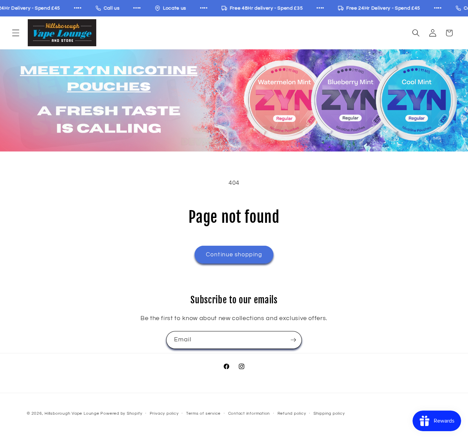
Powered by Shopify (121, 413)
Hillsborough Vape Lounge (72, 413)
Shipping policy (329, 413)
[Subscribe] (293, 340)
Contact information (249, 413)
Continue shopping (234, 254)
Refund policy (292, 413)
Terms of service (203, 413)
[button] (16, 33)
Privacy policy (164, 413)
